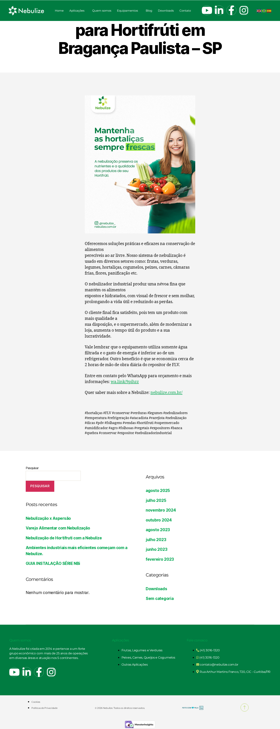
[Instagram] (244, 10)
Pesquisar (32, 468)
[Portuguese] (264, 11)
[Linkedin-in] (219, 10)
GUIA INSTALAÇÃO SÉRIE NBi (53, 563)
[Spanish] (269, 11)
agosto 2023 (158, 529)
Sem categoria (160, 598)
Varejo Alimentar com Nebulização (58, 528)
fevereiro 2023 (160, 559)
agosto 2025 (158, 490)
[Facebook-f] (231, 10)
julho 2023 (156, 539)
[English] (259, 11)
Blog (149, 10)
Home (59, 10)
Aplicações (76, 10)
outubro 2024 (159, 520)
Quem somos (101, 10)
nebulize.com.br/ (166, 392)
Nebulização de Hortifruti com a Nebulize (64, 538)
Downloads (166, 10)
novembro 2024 (161, 510)
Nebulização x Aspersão (48, 518)
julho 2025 (156, 500)
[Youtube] (207, 10)
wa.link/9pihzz (125, 381)
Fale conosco (197, 640)
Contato (185, 10)
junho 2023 (156, 549)
